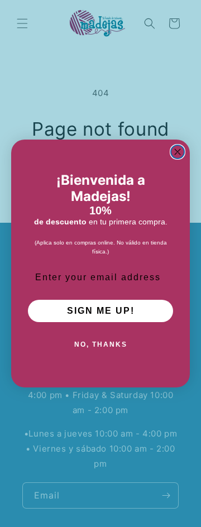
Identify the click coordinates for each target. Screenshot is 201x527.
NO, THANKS (100, 344)
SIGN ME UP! (101, 310)
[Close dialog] (177, 152)
